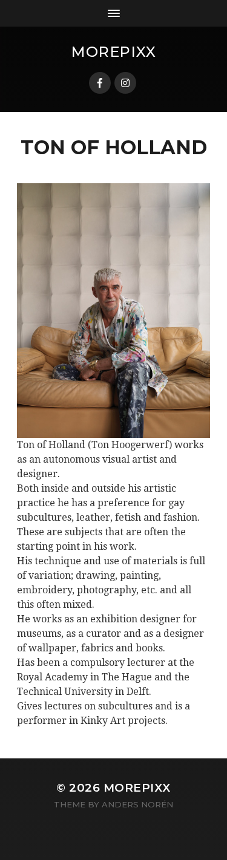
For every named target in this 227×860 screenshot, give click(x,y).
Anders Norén (137, 804)
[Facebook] (100, 83)
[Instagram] (125, 83)
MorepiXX (113, 51)
